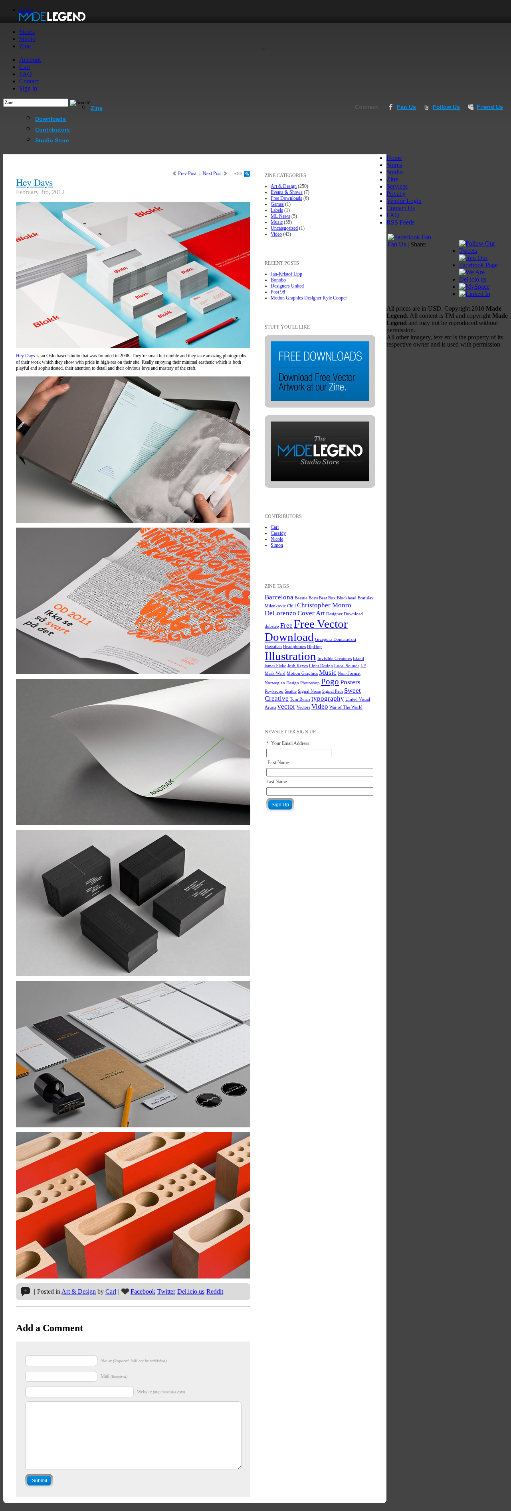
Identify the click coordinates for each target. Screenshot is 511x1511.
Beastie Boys (306, 598)
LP (363, 666)
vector (286, 706)
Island (358, 658)
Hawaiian (273, 646)
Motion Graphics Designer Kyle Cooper (309, 298)
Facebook (143, 1291)
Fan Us (406, 107)
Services (397, 186)
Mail (105, 1376)
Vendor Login (404, 200)
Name (106, 1360)
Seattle (291, 691)
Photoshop (310, 683)
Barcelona (279, 597)
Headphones (294, 646)
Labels (277, 210)
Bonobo (278, 280)
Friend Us (490, 107)
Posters (350, 682)
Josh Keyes (297, 666)
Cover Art (311, 613)
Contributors (52, 129)
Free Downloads (286, 198)
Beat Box (327, 598)
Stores (394, 165)
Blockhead (347, 598)
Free (286, 625)
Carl (110, 1291)
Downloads (50, 119)
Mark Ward (275, 673)
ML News (280, 216)
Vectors (303, 707)
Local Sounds (346, 666)
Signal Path (332, 691)
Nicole (277, 539)
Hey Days (34, 182)
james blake (275, 666)
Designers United (287, 286)
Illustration (290, 656)
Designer (334, 614)
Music (277, 222)
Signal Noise (309, 691)
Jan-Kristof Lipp (286, 274)
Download (353, 614)
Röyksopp (274, 691)
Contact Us (400, 208)
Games (277, 204)
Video (276, 234)
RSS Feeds (400, 222)
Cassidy (278, 533)
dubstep (272, 626)
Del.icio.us (190, 1291)
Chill (291, 606)
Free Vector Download (306, 630)
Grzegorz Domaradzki (335, 639)
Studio (394, 172)
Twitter (166, 1291)
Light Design (321, 666)
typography (327, 698)
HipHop (314, 646)
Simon (277, 545)
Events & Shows (287, 192)
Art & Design (78, 1291)
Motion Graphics (302, 673)
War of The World (345, 707)
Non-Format (349, 673)
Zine (97, 108)
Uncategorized (284, 228)
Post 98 (278, 292)
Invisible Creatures (334, 658)
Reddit (214, 1291)
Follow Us (446, 107)
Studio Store (52, 140)
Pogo (330, 681)
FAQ (392, 215)
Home (394, 157)
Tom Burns (300, 699)
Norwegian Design (282, 683)
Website (144, 1392)
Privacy (396, 193)
